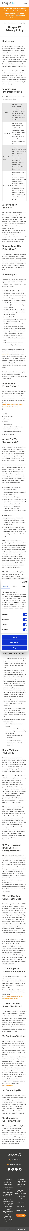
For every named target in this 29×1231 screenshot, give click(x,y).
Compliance (8, 1213)
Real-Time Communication (8, 1216)
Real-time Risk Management (21, 1185)
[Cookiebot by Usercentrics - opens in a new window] (20, 582)
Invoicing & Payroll (8, 1211)
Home (5, 23)
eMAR (8, 1209)
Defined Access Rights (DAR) (8, 1220)
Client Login (21, 1215)
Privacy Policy (20, 1206)
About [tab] (24, 586)
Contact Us (21, 1202)
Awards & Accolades (20, 1193)
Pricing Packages (20, 1195)
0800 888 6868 (16, 1159)
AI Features (21, 1179)
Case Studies (21, 1191)
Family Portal (8, 1204)
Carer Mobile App (8, 1203)
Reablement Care (8, 1192)
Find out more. (14, 18)
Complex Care (8, 1191)
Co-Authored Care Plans (21, 1182)
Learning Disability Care (8, 1188)
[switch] (25, 619)
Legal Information (13, 23)
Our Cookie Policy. (7, 1085)
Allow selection (14, 642)
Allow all (14, 637)
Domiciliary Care (8, 1183)
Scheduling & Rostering (8, 1207)
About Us (20, 1190)
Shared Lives (8, 1194)
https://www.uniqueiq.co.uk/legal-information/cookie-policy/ (12, 406)
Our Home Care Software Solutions (8, 1200)
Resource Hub (21, 1196)
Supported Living (8, 1184)
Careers (21, 1198)
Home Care (8, 1181)
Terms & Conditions (21, 1210)
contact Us (5, 354)
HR (8, 1214)
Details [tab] (15, 586)
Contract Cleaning (8, 1196)
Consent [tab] (5, 586)
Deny (14, 648)
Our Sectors (8, 1179)
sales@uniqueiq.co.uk (16, 1164)
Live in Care (8, 1186)
